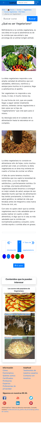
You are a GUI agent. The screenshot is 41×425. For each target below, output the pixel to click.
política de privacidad (26, 409)
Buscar (32, 18)
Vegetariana (27, 10)
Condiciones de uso (13, 409)
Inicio (3, 10)
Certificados (8, 378)
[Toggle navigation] (3, 2)
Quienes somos (9, 375)
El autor (19, 265)
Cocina (19, 10)
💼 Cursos (11, 10)
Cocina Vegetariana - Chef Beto (14, 12)
